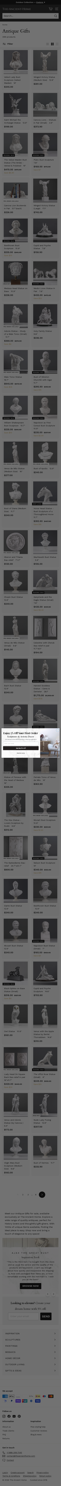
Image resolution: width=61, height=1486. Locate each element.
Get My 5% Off (21, 748)
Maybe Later (21, 753)
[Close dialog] (57, 730)
